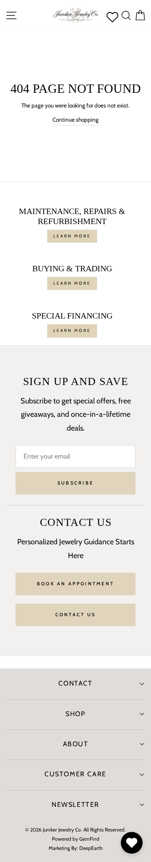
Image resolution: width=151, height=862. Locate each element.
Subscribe (75, 483)
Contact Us (75, 614)
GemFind (89, 839)
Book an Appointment (76, 584)
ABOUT (76, 744)
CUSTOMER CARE (75, 774)
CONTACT (75, 683)
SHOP (75, 714)
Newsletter (75, 804)
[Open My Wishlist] (132, 843)
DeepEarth (91, 848)
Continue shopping (75, 119)
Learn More (72, 236)
